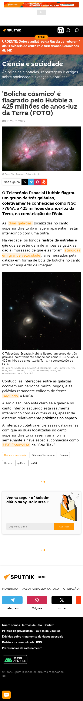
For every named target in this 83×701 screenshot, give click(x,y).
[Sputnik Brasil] (12, 32)
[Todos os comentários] (6, 695)
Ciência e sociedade (15, 455)
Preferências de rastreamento (22, 648)
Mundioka (10, 588)
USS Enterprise (16, 444)
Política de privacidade (17, 631)
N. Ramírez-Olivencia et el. (27, 174)
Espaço (64, 455)
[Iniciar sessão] (68, 30)
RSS (39, 642)
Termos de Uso (32, 625)
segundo (10, 396)
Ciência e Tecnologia (42, 455)
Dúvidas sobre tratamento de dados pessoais (32, 636)
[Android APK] (15, 660)
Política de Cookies (47, 631)
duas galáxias (20, 223)
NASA (33, 463)
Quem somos (11, 625)
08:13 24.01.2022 (13, 121)
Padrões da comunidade (18, 642)
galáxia (21, 463)
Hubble (8, 463)
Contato (49, 625)
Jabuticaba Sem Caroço (40, 588)
